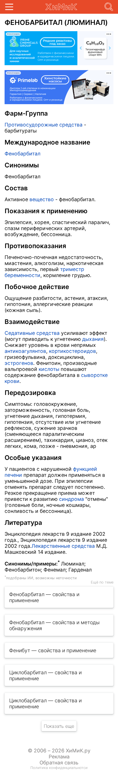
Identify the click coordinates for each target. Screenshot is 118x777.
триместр (72, 269)
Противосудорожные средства (43, 125)
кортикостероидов (72, 351)
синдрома (71, 499)
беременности (22, 275)
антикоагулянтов (25, 351)
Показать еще (59, 726)
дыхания (93, 339)
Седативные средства (32, 333)
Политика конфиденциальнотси (59, 768)
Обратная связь (59, 763)
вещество (42, 199)
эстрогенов (19, 363)
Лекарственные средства (63, 546)
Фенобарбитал (22, 154)
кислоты (49, 369)
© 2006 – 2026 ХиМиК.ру (59, 751)
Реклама (59, 757)
